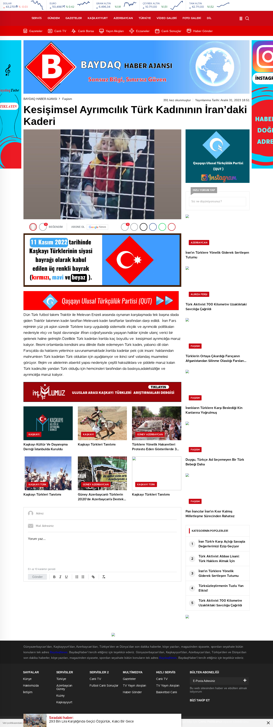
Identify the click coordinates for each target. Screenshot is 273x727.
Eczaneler (143, 31)
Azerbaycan (123, 18)
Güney (60, 689)
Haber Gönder (203, 31)
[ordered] (77, 576)
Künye (27, 679)
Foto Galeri (192, 18)
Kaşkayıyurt (98, 18)
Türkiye (145, 18)
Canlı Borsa (86, 31)
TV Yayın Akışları (134, 685)
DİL (209, 18)
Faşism (67, 99)
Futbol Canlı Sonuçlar (104, 685)
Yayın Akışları (115, 31)
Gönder (37, 577)
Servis (37, 18)
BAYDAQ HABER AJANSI (40, 99)
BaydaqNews (58, 652)
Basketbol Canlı (166, 692)
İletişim (27, 692)
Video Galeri (167, 18)
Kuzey (60, 695)
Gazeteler (73, 18)
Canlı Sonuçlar (171, 31)
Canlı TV (60, 31)
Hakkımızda (31, 685)
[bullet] (83, 576)
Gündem (54, 18)
